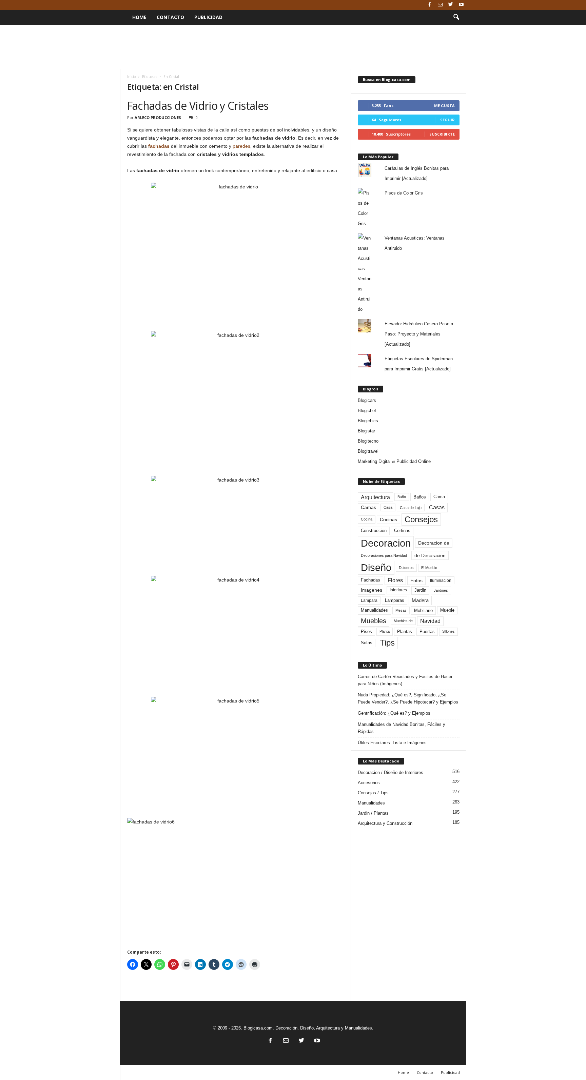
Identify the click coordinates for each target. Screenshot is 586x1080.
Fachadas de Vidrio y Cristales (198, 105)
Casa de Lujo (411, 508)
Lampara (369, 600)
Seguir (447, 119)
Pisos (366, 631)
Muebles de (403, 621)
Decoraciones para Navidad (384, 555)
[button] (456, 17)
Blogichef (367, 410)
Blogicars (367, 400)
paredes (241, 146)
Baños (419, 497)
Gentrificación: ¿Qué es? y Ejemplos (394, 713)
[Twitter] (451, 5)
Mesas (401, 610)
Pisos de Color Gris (404, 193)
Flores (395, 580)
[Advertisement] (293, 47)
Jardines (441, 590)
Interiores (398, 590)
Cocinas (388, 519)
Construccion (374, 530)
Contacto (170, 17)
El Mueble (429, 568)
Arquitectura (375, 497)
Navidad (430, 621)
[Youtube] (461, 5)
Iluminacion (440, 580)
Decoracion (386, 543)
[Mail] (440, 5)
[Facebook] (430, 5)
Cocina (366, 519)
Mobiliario (423, 610)
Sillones (448, 631)
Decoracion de (433, 543)
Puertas (427, 631)
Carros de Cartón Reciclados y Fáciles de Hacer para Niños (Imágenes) (405, 680)
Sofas (366, 642)
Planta (384, 631)
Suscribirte (442, 134)
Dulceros (406, 568)
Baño (401, 497)
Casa (388, 507)
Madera (420, 600)
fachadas (159, 146)
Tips (387, 642)
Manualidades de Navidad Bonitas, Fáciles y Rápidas (401, 728)
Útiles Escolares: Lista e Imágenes (392, 742)
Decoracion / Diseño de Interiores (390, 772)
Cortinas (402, 530)
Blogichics (368, 420)
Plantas (404, 631)
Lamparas (394, 600)
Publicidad (208, 17)
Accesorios (369, 782)
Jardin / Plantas (373, 813)
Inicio (131, 76)
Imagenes (371, 590)
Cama (439, 496)
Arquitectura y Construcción (385, 823)
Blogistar (366, 430)
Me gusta (444, 105)
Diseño (376, 567)
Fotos (416, 580)
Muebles (373, 621)
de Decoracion (430, 555)
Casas (437, 507)
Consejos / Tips (373, 792)
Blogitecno (368, 441)
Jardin (420, 590)
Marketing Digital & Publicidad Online (394, 461)
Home (139, 17)
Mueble (447, 610)
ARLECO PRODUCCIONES (158, 117)
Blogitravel (368, 451)
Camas (368, 507)
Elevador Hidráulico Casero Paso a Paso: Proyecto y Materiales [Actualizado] (419, 334)
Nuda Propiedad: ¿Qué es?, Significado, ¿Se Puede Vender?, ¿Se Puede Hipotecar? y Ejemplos (408, 698)
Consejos (421, 519)
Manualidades (374, 610)
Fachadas (370, 580)
